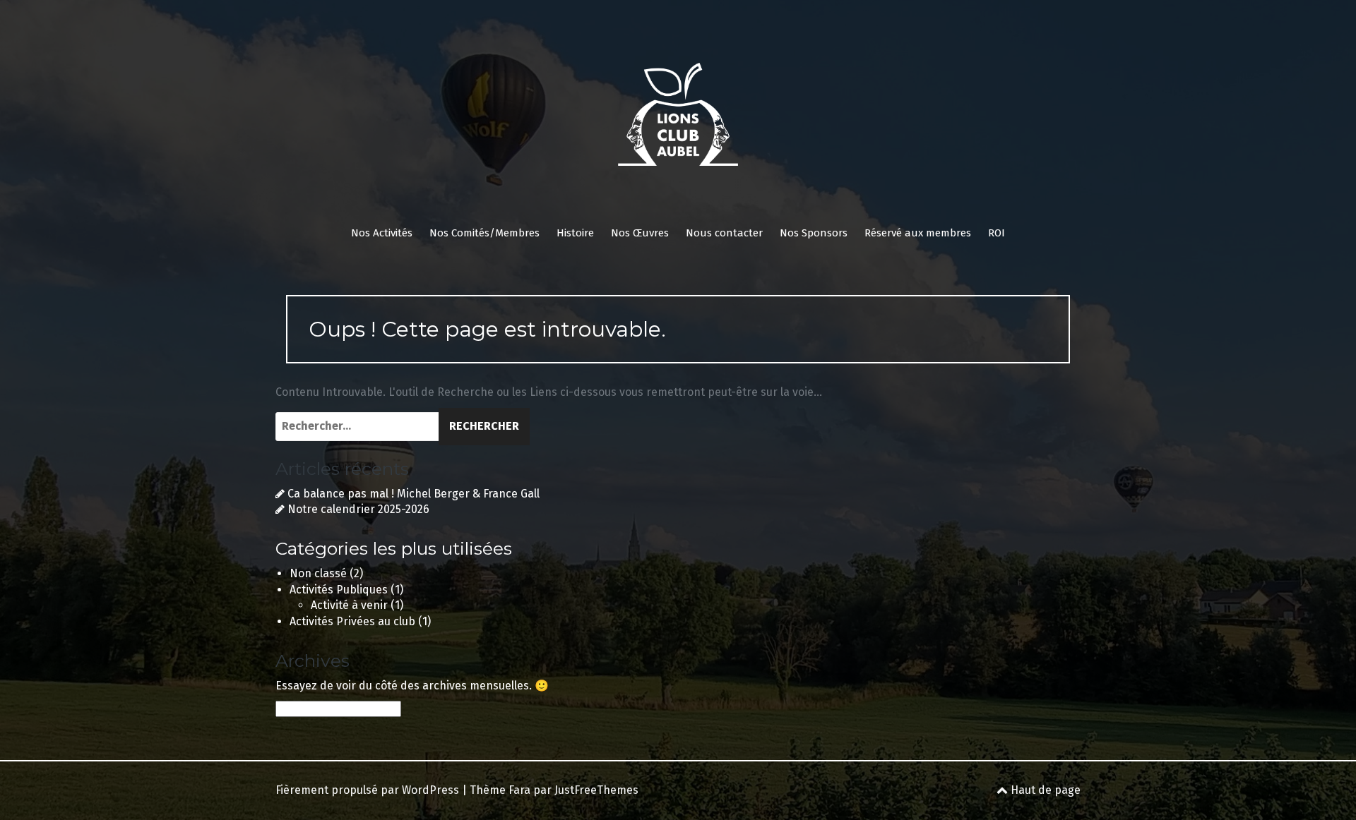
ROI (996, 233)
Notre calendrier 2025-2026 (358, 509)
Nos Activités (381, 233)
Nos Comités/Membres (484, 233)
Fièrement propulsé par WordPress (367, 790)
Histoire (575, 233)
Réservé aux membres (917, 233)
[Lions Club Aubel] (678, 119)
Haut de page (1044, 790)
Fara (519, 790)
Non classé (318, 573)
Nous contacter (724, 233)
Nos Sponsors (814, 233)
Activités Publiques (339, 589)
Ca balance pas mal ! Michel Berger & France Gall (413, 493)
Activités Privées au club (352, 621)
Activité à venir (349, 605)
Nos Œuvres (640, 233)
